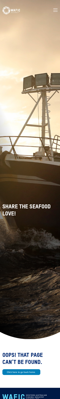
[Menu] (55, 10)
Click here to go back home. (21, 372)
